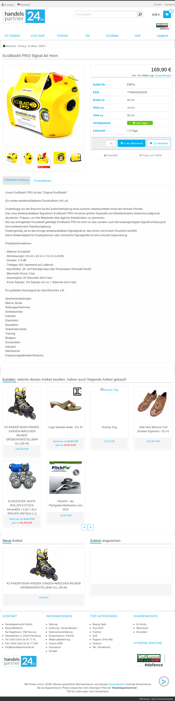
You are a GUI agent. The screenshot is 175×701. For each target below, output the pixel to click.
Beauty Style (99, 624)
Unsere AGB (55, 643)
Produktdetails (42, 180)
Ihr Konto (141, 624)
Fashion (62, 35)
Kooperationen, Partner (61, 635)
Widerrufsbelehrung (59, 639)
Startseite (11, 46)
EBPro (42, 46)
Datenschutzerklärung (61, 632)
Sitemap (53, 624)
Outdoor (97, 643)
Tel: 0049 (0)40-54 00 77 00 (20, 639)
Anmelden (141, 632)
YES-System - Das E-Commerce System (156, 698)
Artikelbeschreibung (16, 179)
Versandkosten (163, 75)
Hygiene (162, 35)
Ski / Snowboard (101, 647)
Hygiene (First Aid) (103, 639)
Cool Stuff (37, 35)
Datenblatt (112, 155)
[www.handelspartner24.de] (20, 661)
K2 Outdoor (12, 35)
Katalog (22, 46)
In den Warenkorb (133, 143)
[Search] (140, 14)
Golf (137, 35)
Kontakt (157, 4)
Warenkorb (142, 628)
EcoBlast (112, 35)
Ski (87, 35)
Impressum (170, 4)
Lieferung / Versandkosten (63, 628)
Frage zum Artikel (152, 155)
